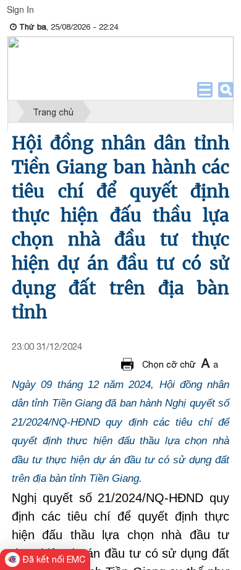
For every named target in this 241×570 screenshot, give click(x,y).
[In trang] (129, 364)
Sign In (20, 9)
